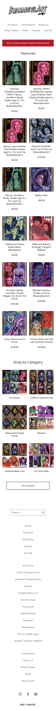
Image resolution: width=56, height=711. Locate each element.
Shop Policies (11, 30)
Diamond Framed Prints (28, 579)
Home (28, 525)
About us (44, 24)
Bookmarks (28, 627)
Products (13, 24)
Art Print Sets (28, 600)
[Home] (28, 10)
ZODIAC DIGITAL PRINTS (28, 641)
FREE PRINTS (28, 613)
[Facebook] (28, 694)
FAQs (25, 30)
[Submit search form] (43, 512)
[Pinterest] (36, 694)
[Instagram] (20, 694)
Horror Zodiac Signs (28, 634)
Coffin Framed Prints (28, 572)
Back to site (28, 680)
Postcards (28, 606)
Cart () (48, 30)
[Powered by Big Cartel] (28, 705)
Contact (36, 30)
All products (28, 485)
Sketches (28, 620)
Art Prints (28, 565)
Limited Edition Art (28, 593)
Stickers (28, 586)
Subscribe (28, 539)
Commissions (28, 24)
